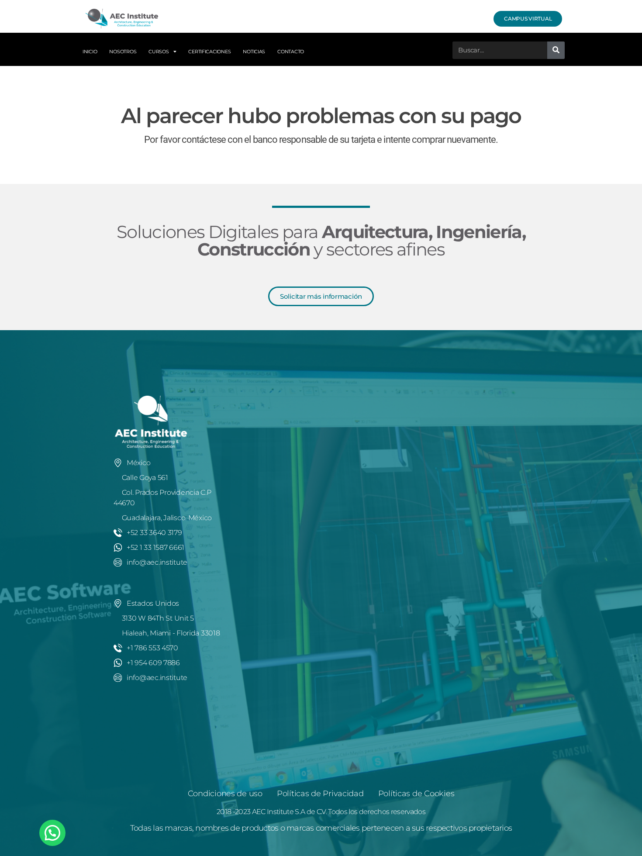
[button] (52, 833)
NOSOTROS (122, 51)
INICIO (90, 51)
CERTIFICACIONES (209, 51)
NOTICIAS (254, 51)
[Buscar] (556, 50)
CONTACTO (290, 51)
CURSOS (158, 51)
